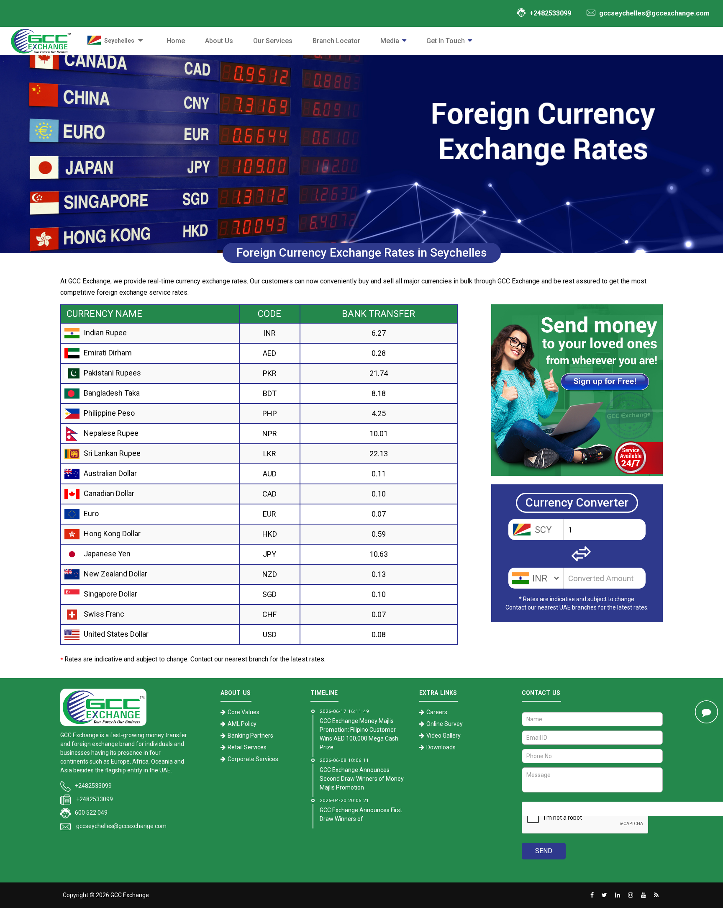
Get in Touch (445, 41)
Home (176, 41)
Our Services (272, 41)
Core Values (243, 712)
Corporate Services (253, 759)
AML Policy (242, 723)
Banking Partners (250, 735)
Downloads (441, 747)
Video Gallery (443, 735)
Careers (436, 712)
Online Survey (444, 723)
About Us (219, 41)
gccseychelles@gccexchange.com (121, 826)
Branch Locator (336, 41)
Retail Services (247, 747)
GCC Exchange (129, 895)
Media (389, 41)
